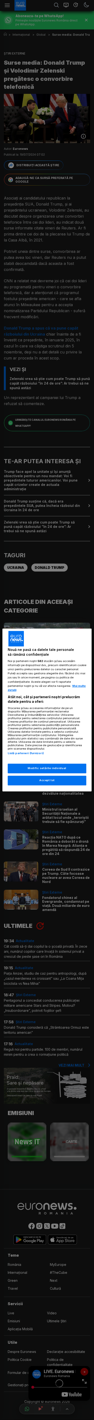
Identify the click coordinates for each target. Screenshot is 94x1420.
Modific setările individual (47, 768)
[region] (47, 709)
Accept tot (47, 780)
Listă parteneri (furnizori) (26, 753)
